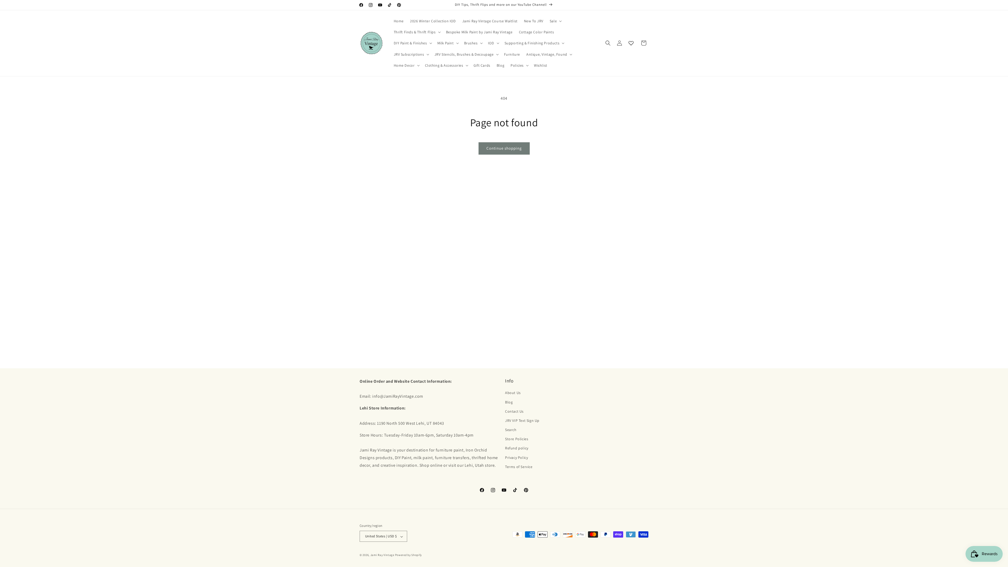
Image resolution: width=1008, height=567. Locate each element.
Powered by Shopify (408, 555)
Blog (509, 402)
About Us (513, 392)
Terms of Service (519, 466)
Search (511, 429)
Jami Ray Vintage (382, 555)
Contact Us (514, 411)
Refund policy (516, 448)
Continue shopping (504, 148)
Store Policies (516, 439)
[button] (555, 21)
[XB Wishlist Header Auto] (631, 43)
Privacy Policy (516, 457)
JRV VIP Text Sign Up (522, 420)
